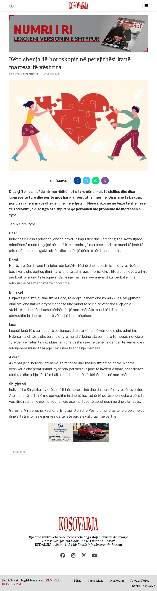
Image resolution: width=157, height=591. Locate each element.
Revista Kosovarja (29, 73)
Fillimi (77, 580)
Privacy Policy (139, 580)
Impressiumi (95, 580)
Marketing (117, 580)
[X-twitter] (84, 555)
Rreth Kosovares (143, 586)
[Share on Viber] (105, 180)
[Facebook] (63, 555)
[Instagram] (73, 555)
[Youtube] (94, 555)
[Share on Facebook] (77, 180)
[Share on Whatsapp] (96, 180)
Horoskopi (18, 452)
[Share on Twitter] (86, 180)
